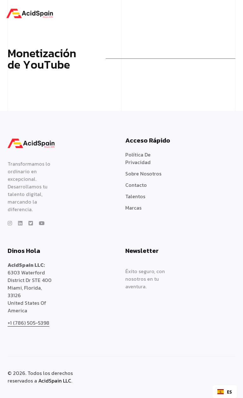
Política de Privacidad (138, 158)
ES (229, 392)
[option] (225, 391)
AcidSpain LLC (54, 380)
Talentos (135, 196)
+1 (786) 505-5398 (28, 323)
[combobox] (225, 391)
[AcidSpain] (29, 12)
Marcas (133, 207)
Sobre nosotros (143, 173)
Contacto (136, 185)
